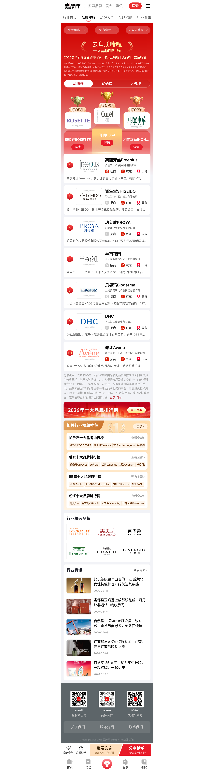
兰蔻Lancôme (109, 464)
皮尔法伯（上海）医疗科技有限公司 (125, 353)
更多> (140, 426)
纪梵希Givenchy (111, 503)
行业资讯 (144, 18)
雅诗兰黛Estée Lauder (135, 503)
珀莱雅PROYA (118, 222)
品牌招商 (126, 18)
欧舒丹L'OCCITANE (81, 445)
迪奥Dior (94, 464)
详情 (78, 147)
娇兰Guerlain (126, 464)
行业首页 (70, 18)
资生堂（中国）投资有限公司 (121, 196)
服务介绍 (107, 727)
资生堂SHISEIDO (120, 191)
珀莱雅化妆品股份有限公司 (120, 228)
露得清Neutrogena (124, 445)
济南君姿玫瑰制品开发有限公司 (122, 259)
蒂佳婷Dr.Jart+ (121, 484)
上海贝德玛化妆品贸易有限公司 (122, 290)
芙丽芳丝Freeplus (121, 160)
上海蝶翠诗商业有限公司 (118, 321)
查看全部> (138, 438)
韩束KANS (137, 484)
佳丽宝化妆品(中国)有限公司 (121, 165)
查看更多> (140, 570)
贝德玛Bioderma (120, 285)
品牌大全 (107, 18)
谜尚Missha (76, 484)
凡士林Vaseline (102, 445)
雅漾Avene (115, 347)
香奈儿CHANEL (78, 464)
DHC (109, 316)
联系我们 (136, 727)
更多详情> (116, 397)
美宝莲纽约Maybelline (97, 484)
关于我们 (78, 727)
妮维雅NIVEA (144, 445)
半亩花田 (113, 253)
